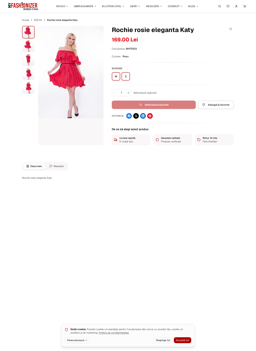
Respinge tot (163, 340)
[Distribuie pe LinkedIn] (143, 116)
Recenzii (59, 166)
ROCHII (38, 20)
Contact (174, 6)
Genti (133, 6)
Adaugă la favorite (218, 104)
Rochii (60, 6)
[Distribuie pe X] (136, 116)
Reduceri (152, 6)
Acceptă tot (182, 340)
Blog (191, 6)
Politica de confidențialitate (114, 332)
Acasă (25, 20)
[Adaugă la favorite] (231, 29)
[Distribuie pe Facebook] (129, 116)
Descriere (36, 166)
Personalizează (75, 340)
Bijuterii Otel (111, 6)
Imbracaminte (83, 6)
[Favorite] (228, 6)
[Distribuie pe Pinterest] (150, 116)
